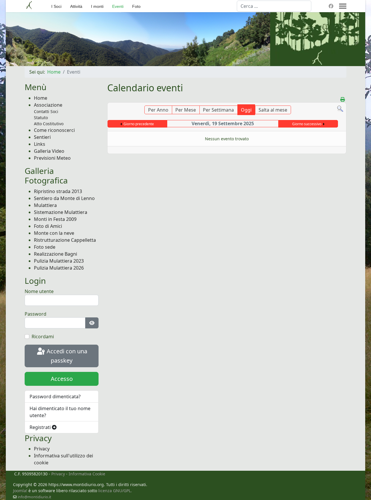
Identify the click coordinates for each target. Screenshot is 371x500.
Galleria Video (49, 151)
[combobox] (274, 6)
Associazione (48, 105)
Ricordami (43, 336)
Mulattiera (45, 205)
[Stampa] (342, 99)
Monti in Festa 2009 (55, 219)
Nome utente (39, 291)
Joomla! (20, 490)
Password (35, 314)
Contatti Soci (46, 111)
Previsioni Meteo (52, 158)
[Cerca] (340, 109)
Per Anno (158, 110)
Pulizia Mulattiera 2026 (59, 268)
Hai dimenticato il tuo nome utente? (60, 412)
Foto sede (44, 247)
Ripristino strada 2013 (58, 191)
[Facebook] (331, 6)
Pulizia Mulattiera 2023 (59, 261)
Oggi (246, 110)
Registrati (41, 427)
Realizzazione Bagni (55, 254)
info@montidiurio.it (34, 496)
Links (39, 144)
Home (40, 98)
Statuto (41, 117)
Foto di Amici (48, 226)
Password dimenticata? (55, 396)
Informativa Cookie (87, 474)
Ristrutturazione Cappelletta (65, 240)
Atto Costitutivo (48, 123)
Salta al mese (273, 110)
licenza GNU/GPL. (115, 490)
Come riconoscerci (54, 130)
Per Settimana (218, 110)
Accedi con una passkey (66, 356)
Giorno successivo (306, 123)
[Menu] (342, 6)
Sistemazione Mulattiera (60, 212)
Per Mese (185, 110)
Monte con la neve (54, 233)
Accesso (62, 379)
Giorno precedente (138, 123)
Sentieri (42, 137)
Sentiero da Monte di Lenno (64, 198)
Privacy (42, 449)
